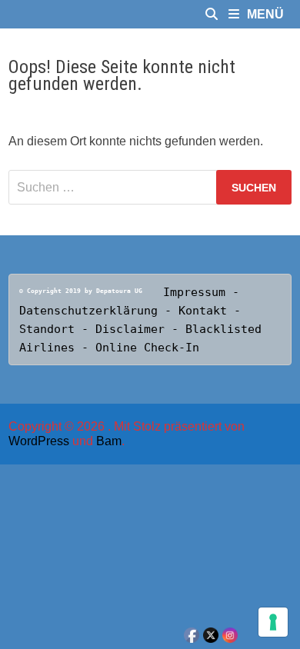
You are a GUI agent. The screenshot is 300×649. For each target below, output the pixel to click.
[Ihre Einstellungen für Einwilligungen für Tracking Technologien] (273, 622)
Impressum (194, 292)
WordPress (38, 441)
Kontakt (206, 311)
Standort (50, 329)
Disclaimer (130, 329)
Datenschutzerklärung (88, 311)
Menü (265, 14)
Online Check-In (147, 347)
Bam (109, 441)
